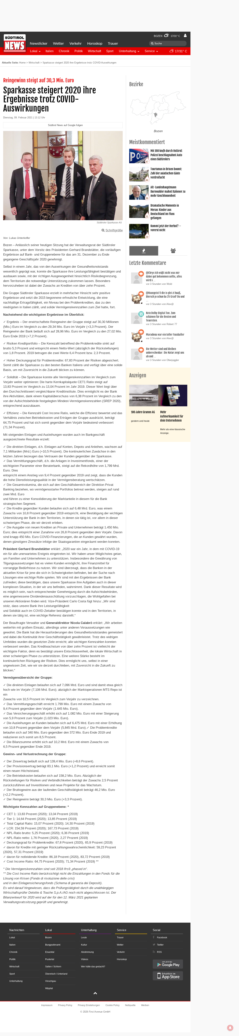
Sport (109, 51)
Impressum (46, 1005)
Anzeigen (137, 375)
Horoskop (94, 44)
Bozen (48, 937)
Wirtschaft (94, 51)
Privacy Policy (65, 1005)
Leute (84, 937)
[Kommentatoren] (173, 251)
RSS (159, 952)
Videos (84, 959)
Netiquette (130, 1005)
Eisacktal (49, 952)
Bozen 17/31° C (167, 36)
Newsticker (38, 44)
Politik (79, 51)
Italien (50, 51)
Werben (145, 1005)
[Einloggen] (185, 36)
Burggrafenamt (52, 944)
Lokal (33, 51)
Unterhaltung (127, 51)
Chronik (64, 51)
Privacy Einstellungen (89, 1005)
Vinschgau (50, 981)
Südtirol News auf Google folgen (65, 125)
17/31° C (180, 51)
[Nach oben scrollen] (95, 993)
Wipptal (49, 988)
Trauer (113, 44)
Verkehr (75, 44)
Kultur (84, 944)
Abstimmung (87, 952)
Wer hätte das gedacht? (93, 966)
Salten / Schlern (53, 966)
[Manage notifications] (230, 1028)
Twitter (160, 944)
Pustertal (49, 959)
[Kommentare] (143, 251)
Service (150, 51)
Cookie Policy (112, 1005)
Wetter (58, 44)
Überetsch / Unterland (56, 974)
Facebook (162, 937)
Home (22, 62)
